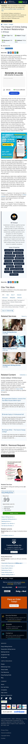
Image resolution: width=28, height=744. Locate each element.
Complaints (4, 690)
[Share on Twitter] (11, 53)
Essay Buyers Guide (7, 568)
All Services (4, 657)
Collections (23, 375)
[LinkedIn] (6, 698)
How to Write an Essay (8, 566)
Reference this (6, 45)
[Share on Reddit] (13, 53)
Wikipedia (12, 297)
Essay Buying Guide (6, 675)
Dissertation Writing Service (8, 649)
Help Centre (4, 692)
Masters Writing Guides (8, 574)
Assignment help (5, 654)
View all (24, 316)
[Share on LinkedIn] (15, 53)
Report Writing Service (8, 517)
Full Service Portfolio (7, 525)
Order (20, 2)
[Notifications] (24, 2)
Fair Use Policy (5, 687)
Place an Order (14, 605)
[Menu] (2, 2)
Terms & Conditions (6, 733)
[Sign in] (26, 2)
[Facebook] (2, 698)
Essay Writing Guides (7, 572)
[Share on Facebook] (8, 53)
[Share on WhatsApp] (17, 53)
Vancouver (5, 297)
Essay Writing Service (6, 646)
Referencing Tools (6, 570)
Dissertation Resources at (12, 563)
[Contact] (23, 2)
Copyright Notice (5, 735)
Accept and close (6, 21)
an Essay (14, 513)
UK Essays (6, 32)
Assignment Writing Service (9, 519)
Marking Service (6, 521)
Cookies (3, 738)
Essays (5, 24)
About (2, 684)
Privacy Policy (4, 730)
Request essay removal (8, 456)
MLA (8, 295)
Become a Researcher (6, 695)
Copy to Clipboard (7, 310)
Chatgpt (11, 24)
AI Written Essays (9, 48)
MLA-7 (13, 295)
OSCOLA (19, 297)
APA (3, 295)
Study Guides (4, 669)
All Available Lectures (7, 535)
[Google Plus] (10, 698)
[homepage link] (1, 24)
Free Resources (5, 672)
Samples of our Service (8, 523)
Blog (2, 677)
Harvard (19, 295)
